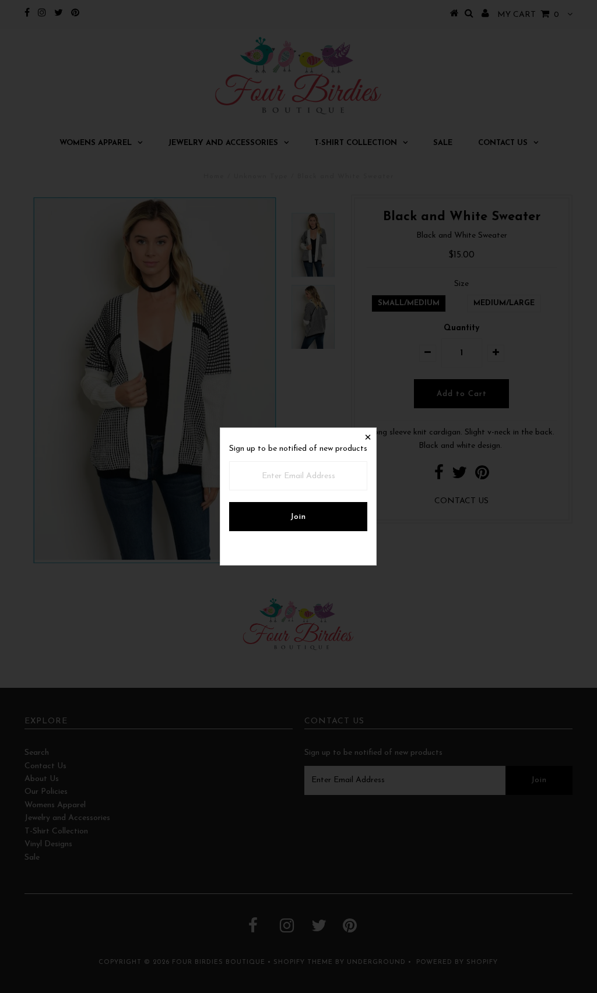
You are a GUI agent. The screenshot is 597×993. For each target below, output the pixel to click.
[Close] (367, 437)
